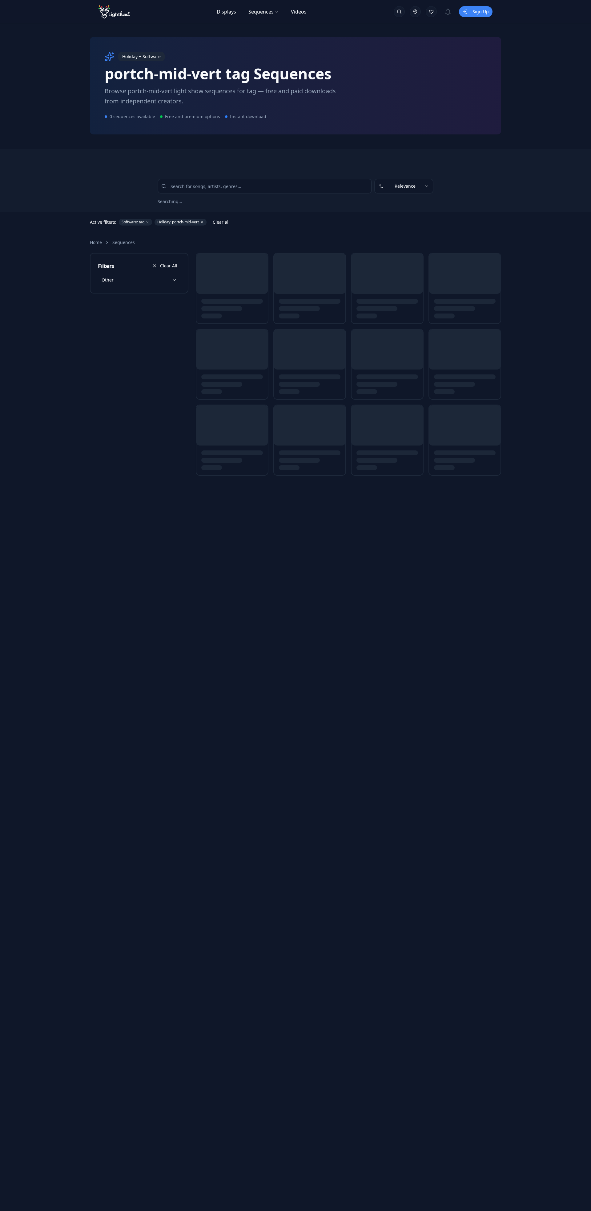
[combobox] (403, 186)
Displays (226, 11)
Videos (299, 11)
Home (96, 242)
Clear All (168, 266)
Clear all (221, 222)
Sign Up (480, 11)
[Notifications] (448, 12)
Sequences (261, 11)
